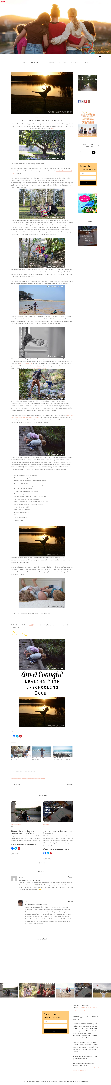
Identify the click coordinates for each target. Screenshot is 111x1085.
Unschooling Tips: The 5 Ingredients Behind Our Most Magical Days (24, 833)
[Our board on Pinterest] (85, 101)
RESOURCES (62, 62)
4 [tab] (44, 862)
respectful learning (33, 778)
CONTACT (84, 62)
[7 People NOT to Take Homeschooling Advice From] (62, 751)
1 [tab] (39, 862)
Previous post (15, 784)
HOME (23, 62)
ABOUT (74, 62)
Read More (15, 855)
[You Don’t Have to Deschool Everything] (20, 751)
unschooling (42, 778)
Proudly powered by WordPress (34, 1081)
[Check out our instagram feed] (89, 101)
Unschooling (46, 117)
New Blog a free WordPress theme (62, 1081)
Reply (71, 877)
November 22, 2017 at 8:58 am (29, 880)
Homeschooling (38, 117)
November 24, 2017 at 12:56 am (36, 905)
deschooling (18, 778)
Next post (70, 784)
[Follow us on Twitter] (82, 101)
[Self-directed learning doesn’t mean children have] (87, 236)
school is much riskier (38, 368)
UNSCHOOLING (48, 62)
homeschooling (25, 778)
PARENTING (34, 62)
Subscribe (88, 183)
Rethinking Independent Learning (58, 831)
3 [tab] (42, 862)
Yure (26, 901)
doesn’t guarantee (25, 363)
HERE (52, 128)
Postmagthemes (82, 1081)
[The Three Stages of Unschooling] (41, 751)
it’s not (39, 366)
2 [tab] (41, 862)
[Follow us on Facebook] (79, 101)
